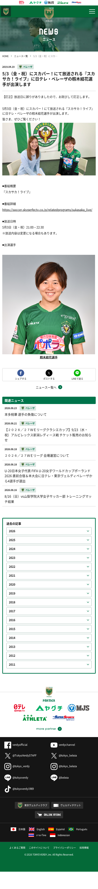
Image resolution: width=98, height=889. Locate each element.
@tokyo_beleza (68, 755)
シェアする (20, 378)
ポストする (49, 378)
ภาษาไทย (41, 835)
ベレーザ (27, 66)
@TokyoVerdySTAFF (24, 755)
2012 (12, 656)
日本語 (21, 829)
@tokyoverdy (20, 778)
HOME (5, 56)
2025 (12, 540)
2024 (12, 549)
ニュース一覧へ (46, 387)
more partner (46, 728)
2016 (12, 620)
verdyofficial (20, 745)
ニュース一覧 (21, 56)
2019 (12, 593)
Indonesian (64, 835)
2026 (12, 531)
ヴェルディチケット (70, 805)
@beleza (64, 778)
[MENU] (92, 11)
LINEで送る (77, 378)
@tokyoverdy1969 (23, 789)
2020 (12, 584)
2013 (12, 647)
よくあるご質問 (17, 847)
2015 (12, 629)
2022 (12, 567)
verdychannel (67, 745)
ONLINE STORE (52, 814)
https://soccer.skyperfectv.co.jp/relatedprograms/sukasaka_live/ (47, 209)
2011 (12, 664)
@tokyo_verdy (21, 766)
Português (81, 829)
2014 (12, 638)
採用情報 (84, 847)
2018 (12, 602)
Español (60, 829)
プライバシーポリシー (64, 847)
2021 (12, 576)
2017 (12, 611)
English (41, 829)
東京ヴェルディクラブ (35, 805)
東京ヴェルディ (6, 11)
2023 (12, 558)
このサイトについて (39, 847)
